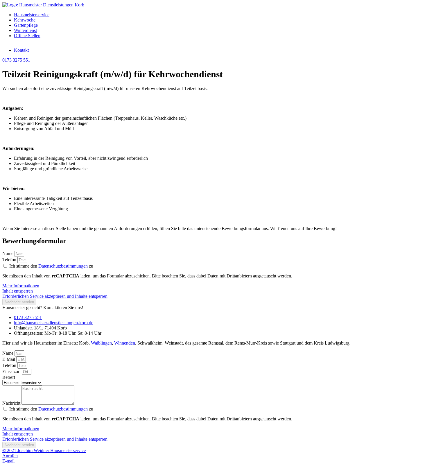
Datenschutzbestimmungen (63, 266)
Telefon (9, 259)
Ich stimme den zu (51, 266)
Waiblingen (101, 342)
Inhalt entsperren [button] (17, 290)
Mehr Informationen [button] (20, 285)
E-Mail (9, 359)
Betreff (8, 377)
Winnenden (124, 342)
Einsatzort (12, 371)
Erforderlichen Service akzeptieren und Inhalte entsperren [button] (54, 296)
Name (8, 253)
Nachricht (11, 403)
